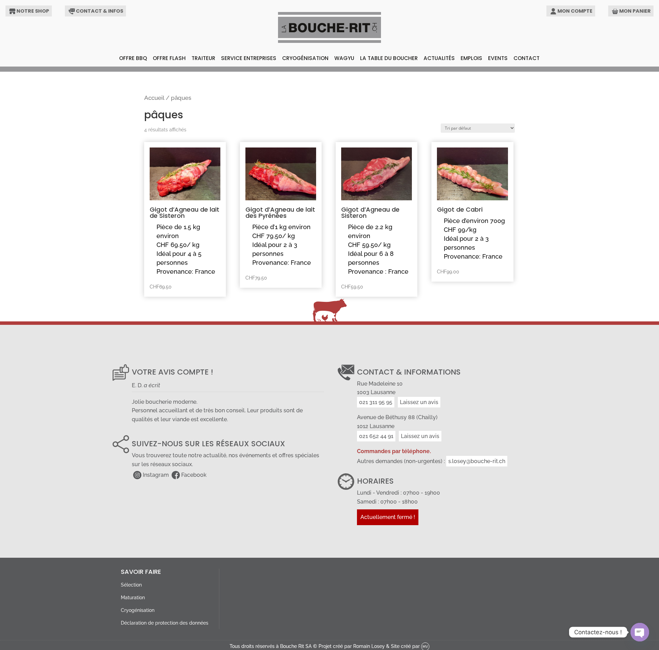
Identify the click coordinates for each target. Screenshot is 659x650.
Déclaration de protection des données (164, 623)
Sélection (131, 585)
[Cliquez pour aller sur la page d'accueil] (329, 27)
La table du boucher (389, 58)
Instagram (156, 475)
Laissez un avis (419, 402)
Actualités (439, 58)
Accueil (154, 97)
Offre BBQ (133, 58)
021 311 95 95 (375, 402)
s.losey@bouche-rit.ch (476, 461)
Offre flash (169, 58)
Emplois (471, 58)
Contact (526, 58)
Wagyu (344, 58)
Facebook (194, 475)
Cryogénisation (305, 58)
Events (498, 58)
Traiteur (203, 58)
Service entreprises (248, 58)
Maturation (133, 597)
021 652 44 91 (376, 436)
